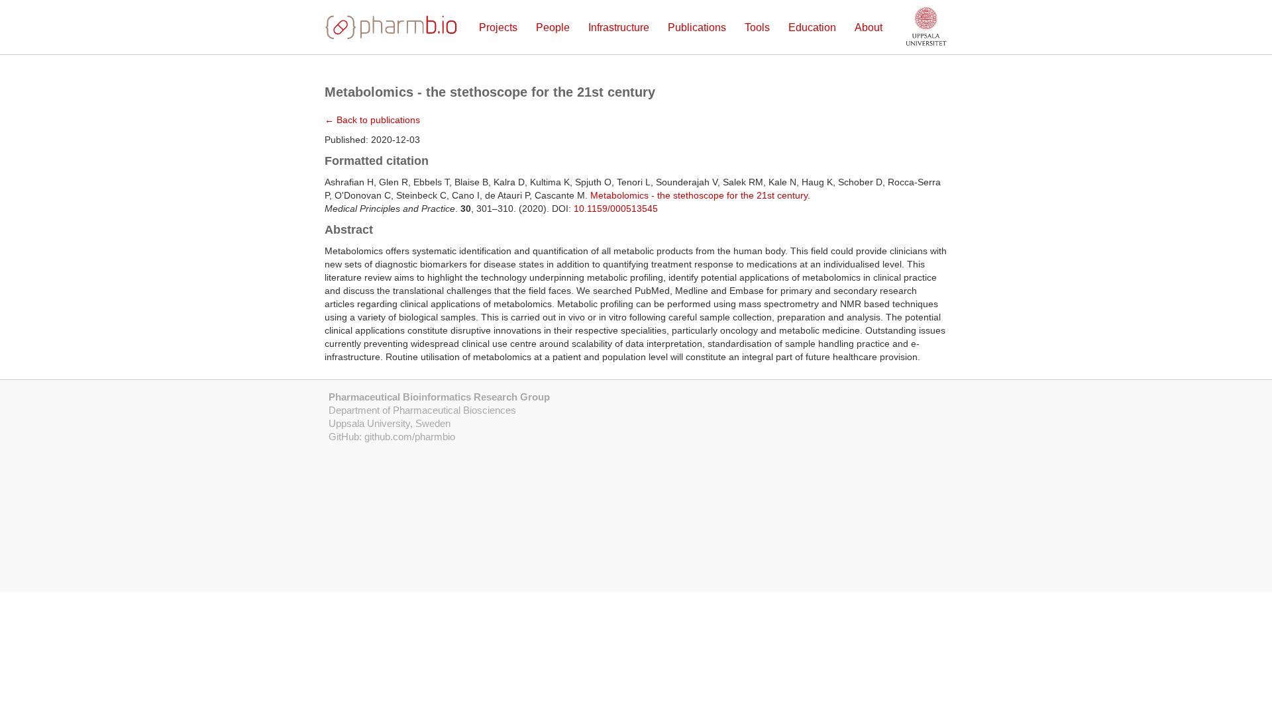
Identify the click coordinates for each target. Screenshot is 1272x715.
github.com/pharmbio (409, 436)
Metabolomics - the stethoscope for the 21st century (699, 195)
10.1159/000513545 (616, 208)
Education (812, 27)
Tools (757, 27)
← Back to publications (372, 120)
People (553, 27)
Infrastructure (618, 27)
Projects (498, 27)
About (868, 27)
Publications (697, 27)
